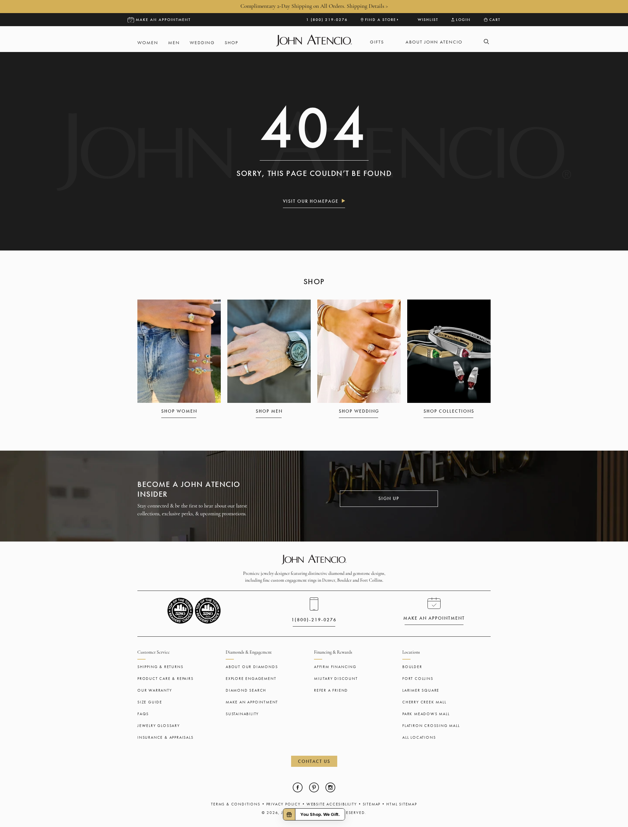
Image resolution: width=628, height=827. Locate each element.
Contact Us (314, 761)
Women (147, 42)
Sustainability (242, 714)
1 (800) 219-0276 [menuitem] (327, 19)
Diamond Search (246, 690)
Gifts (377, 42)
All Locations (419, 737)
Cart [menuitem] (494, 19)
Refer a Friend (331, 690)
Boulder (412, 666)
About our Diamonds (252, 666)
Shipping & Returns (160, 666)
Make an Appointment (252, 702)
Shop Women (179, 411)
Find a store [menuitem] (380, 19)
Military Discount (336, 678)
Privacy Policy (283, 804)
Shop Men (269, 411)
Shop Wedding (359, 411)
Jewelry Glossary (158, 725)
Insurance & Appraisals (165, 737)
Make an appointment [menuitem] (163, 19)
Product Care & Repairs (165, 678)
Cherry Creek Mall (424, 702)
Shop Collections (449, 411)
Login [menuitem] (463, 19)
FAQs (143, 714)
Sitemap (372, 804)
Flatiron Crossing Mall (431, 725)
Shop (231, 42)
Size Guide (149, 702)
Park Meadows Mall (426, 714)
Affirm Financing (335, 666)
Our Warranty (154, 690)
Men (174, 42)
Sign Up (388, 498)
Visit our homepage (311, 201)
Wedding (202, 42)
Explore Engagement (251, 678)
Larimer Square (420, 690)
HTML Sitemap (401, 804)
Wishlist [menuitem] (428, 19)
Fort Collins (417, 678)
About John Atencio (434, 42)
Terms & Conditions (235, 804)
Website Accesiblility (331, 804)
